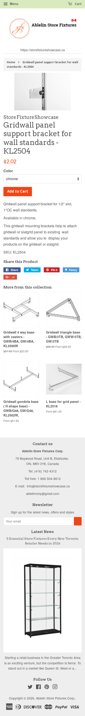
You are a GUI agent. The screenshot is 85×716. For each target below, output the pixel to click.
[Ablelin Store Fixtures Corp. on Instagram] (54, 687)
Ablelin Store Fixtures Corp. (55, 698)
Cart (78, 4)
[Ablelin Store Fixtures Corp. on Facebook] (38, 687)
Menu (13, 3)
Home (11, 62)
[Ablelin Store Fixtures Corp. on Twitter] (30, 687)
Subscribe (78, 521)
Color (8, 170)
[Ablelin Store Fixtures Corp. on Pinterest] (46, 687)
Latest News (42, 532)
